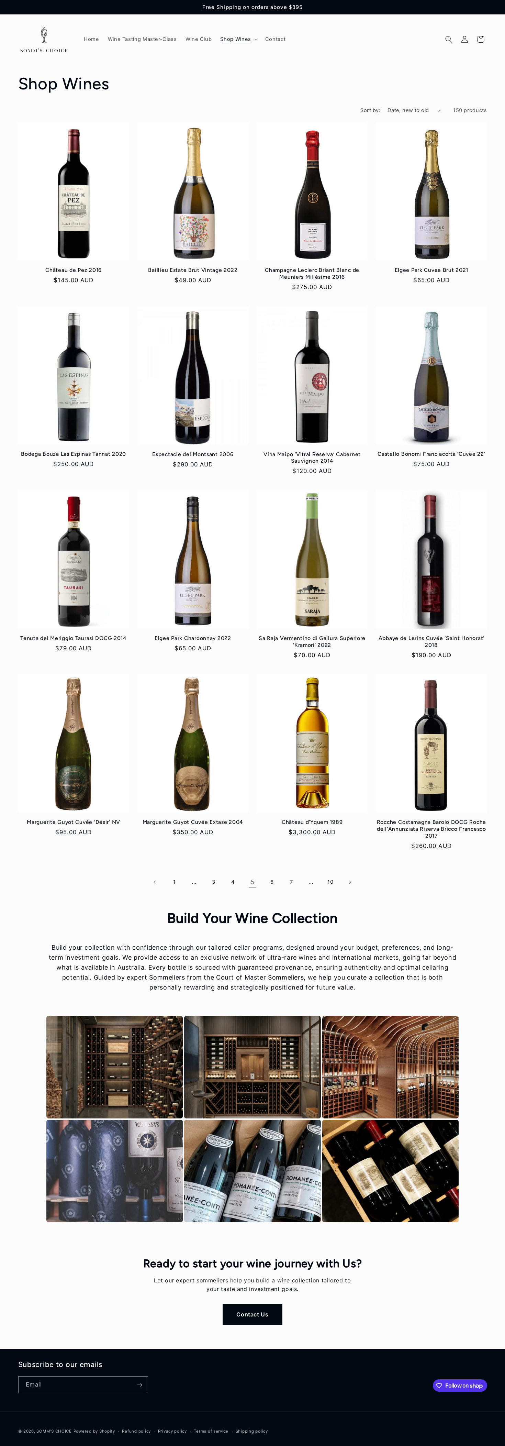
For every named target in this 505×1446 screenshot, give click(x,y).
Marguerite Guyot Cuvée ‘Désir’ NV (73, 822)
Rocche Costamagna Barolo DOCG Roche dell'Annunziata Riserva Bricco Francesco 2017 (431, 829)
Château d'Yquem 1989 (312, 822)
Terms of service (211, 1431)
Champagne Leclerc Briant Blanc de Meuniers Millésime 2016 (312, 273)
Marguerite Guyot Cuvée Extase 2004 (193, 822)
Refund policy (136, 1431)
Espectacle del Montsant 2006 (192, 454)
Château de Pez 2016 (73, 270)
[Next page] (350, 882)
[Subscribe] (139, 1384)
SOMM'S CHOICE (54, 1431)
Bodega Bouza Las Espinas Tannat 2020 (73, 454)
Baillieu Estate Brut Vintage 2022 (192, 270)
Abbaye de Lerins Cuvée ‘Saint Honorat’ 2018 (431, 641)
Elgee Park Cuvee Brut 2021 (432, 270)
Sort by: (370, 110)
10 (330, 882)
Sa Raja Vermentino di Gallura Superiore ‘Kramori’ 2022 (312, 641)
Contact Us (252, 1314)
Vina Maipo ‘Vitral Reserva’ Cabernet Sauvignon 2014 (312, 457)
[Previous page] (155, 882)
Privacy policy (172, 1431)
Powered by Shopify (94, 1431)
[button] (238, 39)
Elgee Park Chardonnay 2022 (193, 638)
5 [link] (253, 882)
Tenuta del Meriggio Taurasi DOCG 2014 (73, 638)
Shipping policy (252, 1431)
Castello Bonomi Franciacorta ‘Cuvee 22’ (431, 454)
